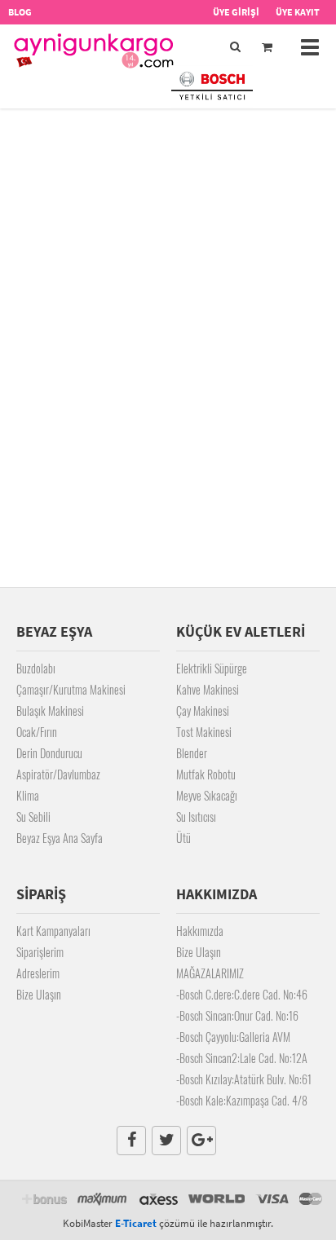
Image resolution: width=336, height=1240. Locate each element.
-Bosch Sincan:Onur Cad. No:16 (237, 1015)
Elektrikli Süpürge (211, 668)
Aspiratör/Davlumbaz (58, 774)
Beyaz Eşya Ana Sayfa (59, 837)
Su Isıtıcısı (196, 816)
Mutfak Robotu (206, 774)
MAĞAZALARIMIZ (210, 973)
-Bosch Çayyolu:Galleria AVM (233, 1036)
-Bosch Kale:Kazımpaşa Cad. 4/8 (241, 1100)
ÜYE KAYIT (298, 12)
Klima (27, 795)
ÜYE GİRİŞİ (236, 12)
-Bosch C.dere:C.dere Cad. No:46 (241, 994)
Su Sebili (33, 816)
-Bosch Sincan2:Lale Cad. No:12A (241, 1057)
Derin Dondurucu (49, 752)
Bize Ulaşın (38, 994)
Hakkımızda (199, 930)
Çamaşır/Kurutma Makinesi (71, 689)
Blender (191, 752)
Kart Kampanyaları (53, 930)
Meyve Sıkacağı (206, 795)
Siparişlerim (40, 951)
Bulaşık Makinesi (50, 710)
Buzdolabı (35, 668)
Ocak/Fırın (36, 731)
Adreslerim (38, 973)
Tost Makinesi (204, 731)
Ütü (183, 837)
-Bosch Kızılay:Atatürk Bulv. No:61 (244, 1079)
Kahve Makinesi (207, 689)
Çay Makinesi (202, 710)
